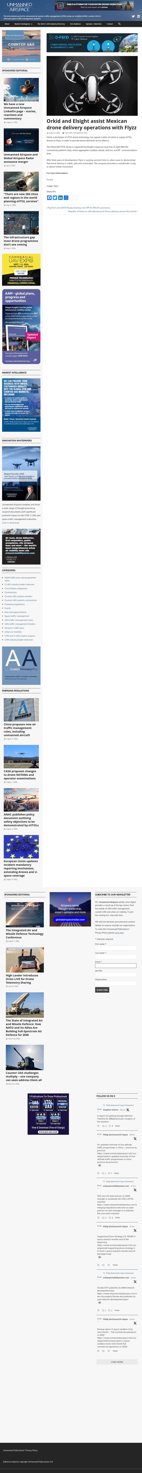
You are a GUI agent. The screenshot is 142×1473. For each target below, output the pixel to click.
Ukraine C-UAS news (14, 628)
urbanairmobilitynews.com (116, 1186)
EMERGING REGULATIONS (15, 690)
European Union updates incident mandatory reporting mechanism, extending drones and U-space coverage (21, 868)
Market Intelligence (22, 24)
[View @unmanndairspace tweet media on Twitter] (99, 1165)
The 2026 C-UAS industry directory (51, 24)
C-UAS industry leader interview (19, 584)
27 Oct (133, 1186)
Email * (98, 962)
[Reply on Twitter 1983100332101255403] (99, 1126)
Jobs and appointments (15, 612)
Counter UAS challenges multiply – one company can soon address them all (24, 1076)
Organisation (101, 979)
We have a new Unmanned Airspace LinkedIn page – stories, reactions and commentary (20, 111)
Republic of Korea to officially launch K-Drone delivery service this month (102, 211)
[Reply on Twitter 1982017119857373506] (99, 1311)
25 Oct (133, 1278)
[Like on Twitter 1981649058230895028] (109, 1351)
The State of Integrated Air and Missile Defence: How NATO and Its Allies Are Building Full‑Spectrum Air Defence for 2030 (24, 1028)
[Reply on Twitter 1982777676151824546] (99, 1218)
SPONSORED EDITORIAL (15, 70)
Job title (98, 970)
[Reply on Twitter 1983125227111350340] (99, 1173)
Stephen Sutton (110, 1109)
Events (8, 608)
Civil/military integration (16, 588)
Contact (110, 24)
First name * (100, 944)
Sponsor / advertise (94, 24)
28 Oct (122, 1110)
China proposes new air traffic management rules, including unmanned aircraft (20, 729)
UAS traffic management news (76, 133)
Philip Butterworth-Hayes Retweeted (120, 1105)
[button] (120, 24)
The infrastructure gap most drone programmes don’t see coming (21, 240)
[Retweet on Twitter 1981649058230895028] (104, 1351)
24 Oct (132, 1319)
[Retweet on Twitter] (104, 1105)
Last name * (100, 953)
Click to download (10, 522)
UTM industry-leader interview (19, 639)
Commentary (11, 592)
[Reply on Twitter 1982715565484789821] (99, 1265)
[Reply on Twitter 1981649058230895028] (99, 1351)
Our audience (75, 24)
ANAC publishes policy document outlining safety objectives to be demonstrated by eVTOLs (21, 820)
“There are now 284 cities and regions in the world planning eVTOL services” (21, 197)
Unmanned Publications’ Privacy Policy (20, 1450)
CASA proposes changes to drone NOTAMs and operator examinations (20, 774)
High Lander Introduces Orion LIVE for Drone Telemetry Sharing (22, 978)
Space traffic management (17, 616)
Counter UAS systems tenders (18, 596)
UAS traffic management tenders (20, 624)
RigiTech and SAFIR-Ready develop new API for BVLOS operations (79, 207)
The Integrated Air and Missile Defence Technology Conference (24, 933)
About (7, 24)
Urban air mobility (13, 632)
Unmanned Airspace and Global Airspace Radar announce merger (21, 158)
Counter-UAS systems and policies (21, 600)
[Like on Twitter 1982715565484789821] (109, 1265)
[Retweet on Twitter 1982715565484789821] (104, 1265)
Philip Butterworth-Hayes (115, 1134)
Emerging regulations (15, 604)
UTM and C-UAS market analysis (20, 636)
